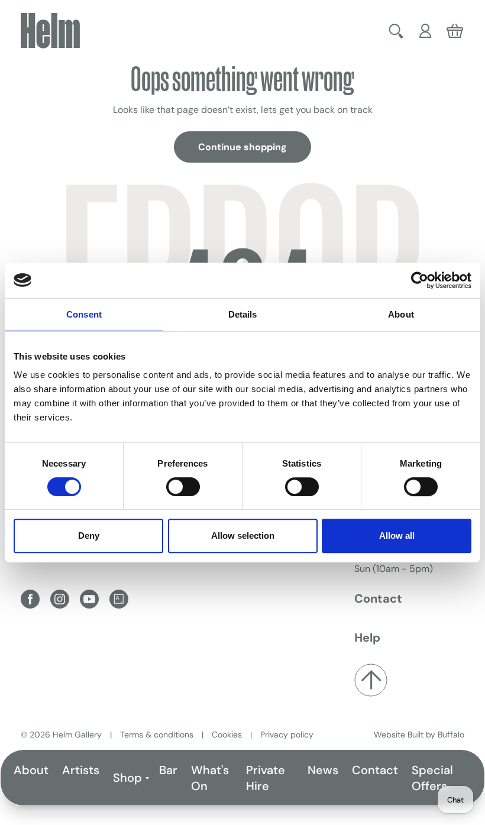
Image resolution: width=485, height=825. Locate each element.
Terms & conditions (156, 734)
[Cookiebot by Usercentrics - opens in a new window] (419, 280)
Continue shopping (242, 147)
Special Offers (432, 778)
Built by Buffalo (436, 734)
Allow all (397, 535)
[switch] (183, 486)
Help (367, 637)
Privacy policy (286, 734)
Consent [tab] (84, 314)
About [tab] (401, 314)
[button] (396, 30)
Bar (168, 770)
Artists (80, 770)
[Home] (50, 30)
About (31, 770)
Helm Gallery (77, 734)
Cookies (227, 734)
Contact (375, 770)
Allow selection (242, 535)
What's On (210, 778)
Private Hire (265, 778)
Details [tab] (242, 314)
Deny (88, 535)
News (323, 770)
